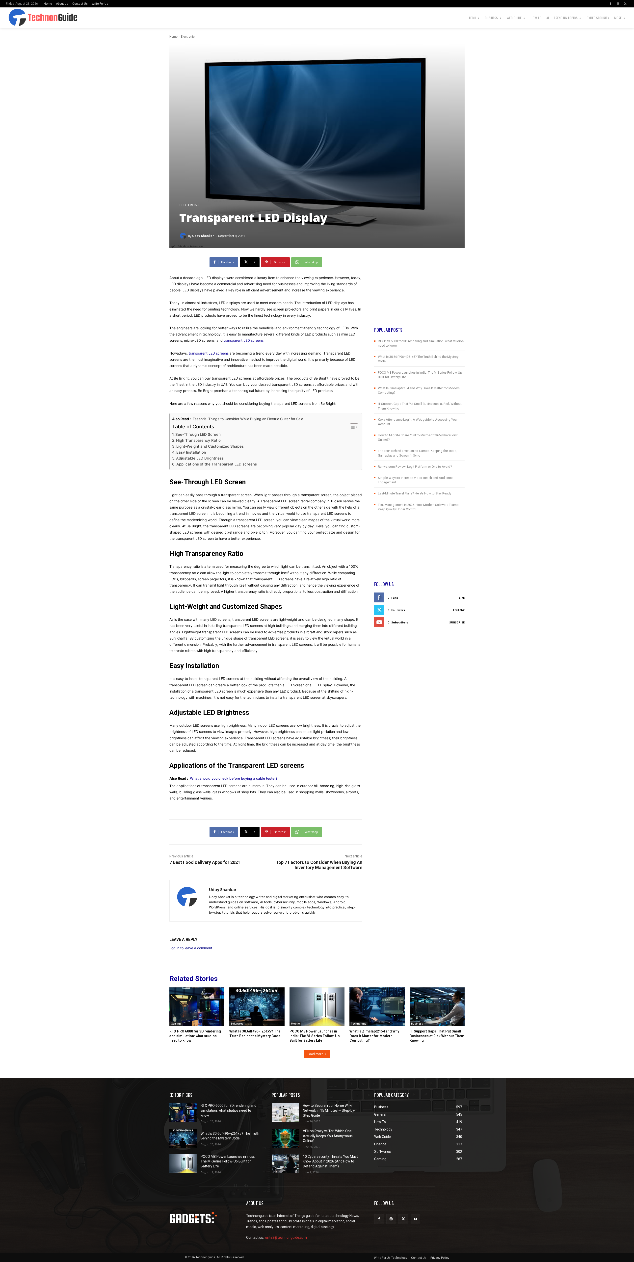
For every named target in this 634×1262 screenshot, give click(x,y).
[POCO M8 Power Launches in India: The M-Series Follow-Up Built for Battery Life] (317, 1006)
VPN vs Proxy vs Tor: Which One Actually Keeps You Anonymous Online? (328, 1136)
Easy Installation (191, 452)
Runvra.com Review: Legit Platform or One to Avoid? (415, 466)
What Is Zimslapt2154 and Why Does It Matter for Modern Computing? (374, 1035)
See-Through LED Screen (198, 434)
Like (462, 597)
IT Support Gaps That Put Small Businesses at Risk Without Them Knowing (437, 1035)
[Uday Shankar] (183, 236)
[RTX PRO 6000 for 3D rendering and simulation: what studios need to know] (196, 1006)
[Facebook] (610, 3)
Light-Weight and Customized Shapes (210, 446)
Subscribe (457, 622)
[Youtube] (415, 1219)
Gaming (176, 1023)
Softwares (237, 1023)
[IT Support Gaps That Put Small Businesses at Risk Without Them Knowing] (437, 1006)
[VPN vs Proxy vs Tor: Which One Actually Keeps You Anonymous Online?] (285, 1138)
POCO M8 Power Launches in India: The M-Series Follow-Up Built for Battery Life (315, 1035)
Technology (358, 1023)
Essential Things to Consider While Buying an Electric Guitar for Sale (248, 419)
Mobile (295, 1023)
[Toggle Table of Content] (351, 427)
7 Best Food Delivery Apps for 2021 (204, 862)
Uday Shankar (203, 236)
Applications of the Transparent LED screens (216, 464)
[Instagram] (618, 3)
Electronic (188, 36)
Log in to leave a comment (190, 948)
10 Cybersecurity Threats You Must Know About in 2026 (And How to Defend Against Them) (330, 1161)
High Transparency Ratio (198, 440)
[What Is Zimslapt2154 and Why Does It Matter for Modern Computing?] (376, 1006)
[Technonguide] (25, 17)
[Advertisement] (419, 292)
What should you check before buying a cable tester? (233, 778)
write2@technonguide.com (285, 1237)
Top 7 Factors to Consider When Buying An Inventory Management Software (319, 865)
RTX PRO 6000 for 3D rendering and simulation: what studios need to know (195, 1035)
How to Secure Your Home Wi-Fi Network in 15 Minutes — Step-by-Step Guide (329, 1110)
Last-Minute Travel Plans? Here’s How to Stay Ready (414, 493)
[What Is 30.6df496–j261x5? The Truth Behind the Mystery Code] (256, 1006)
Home (173, 36)
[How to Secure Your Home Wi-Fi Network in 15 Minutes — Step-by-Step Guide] (285, 1112)
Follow (459, 610)
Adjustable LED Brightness (200, 458)
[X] (625, 3)
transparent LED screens (244, 340)
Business (417, 1023)
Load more (315, 1054)
